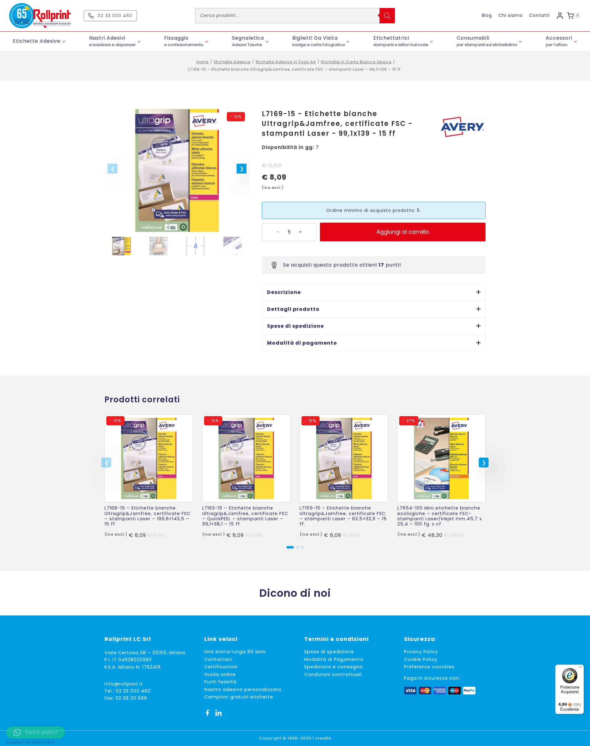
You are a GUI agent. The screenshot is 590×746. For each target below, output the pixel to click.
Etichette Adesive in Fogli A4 (286, 61)
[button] (241, 169)
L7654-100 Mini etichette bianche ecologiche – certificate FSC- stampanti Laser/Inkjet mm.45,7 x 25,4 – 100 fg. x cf (439, 516)
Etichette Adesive (232, 61)
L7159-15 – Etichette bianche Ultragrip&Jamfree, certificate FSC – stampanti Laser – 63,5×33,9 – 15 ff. (343, 516)
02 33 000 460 (133, 691)
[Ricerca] (387, 15)
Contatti (539, 15)
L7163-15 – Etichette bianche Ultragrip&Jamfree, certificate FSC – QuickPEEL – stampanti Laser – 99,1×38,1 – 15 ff (245, 516)
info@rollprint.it (123, 684)
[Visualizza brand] (462, 127)
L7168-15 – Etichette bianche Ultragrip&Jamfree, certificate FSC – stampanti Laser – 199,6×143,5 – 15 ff (147, 516)
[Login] (560, 15)
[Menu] (580, 668)
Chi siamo (510, 15)
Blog (487, 15)
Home (202, 61)
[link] (148, 476)
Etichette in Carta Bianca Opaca (356, 61)
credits (323, 738)
